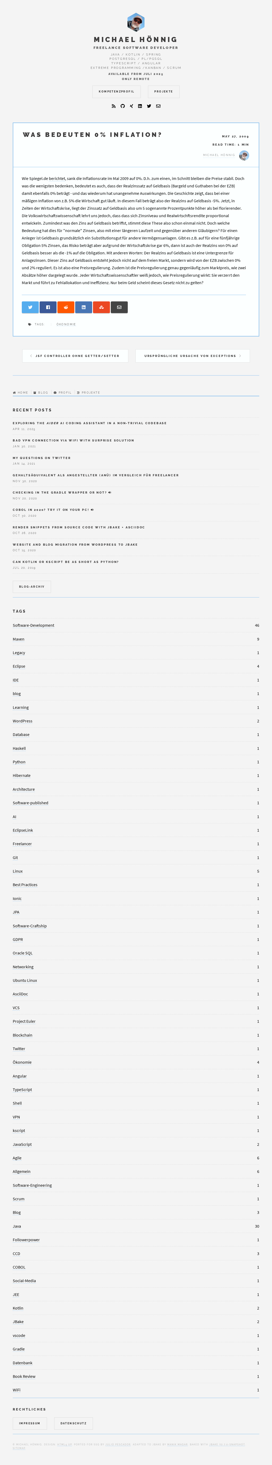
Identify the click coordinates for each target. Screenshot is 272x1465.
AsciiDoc (20, 993)
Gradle (19, 1349)
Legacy (19, 652)
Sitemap (19, 1448)
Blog (43, 392)
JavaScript (22, 1144)
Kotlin (18, 1308)
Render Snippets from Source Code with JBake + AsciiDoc (79, 527)
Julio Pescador (118, 1444)
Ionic (17, 898)
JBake (18, 1321)
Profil (65, 392)
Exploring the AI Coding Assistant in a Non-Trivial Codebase (90, 423)
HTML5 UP (64, 1444)
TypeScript (22, 1089)
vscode (19, 1335)
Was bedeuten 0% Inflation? (93, 134)
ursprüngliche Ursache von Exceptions (190, 356)
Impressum (30, 1423)
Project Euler (24, 1021)
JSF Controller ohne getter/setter (77, 356)
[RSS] (114, 106)
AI (14, 816)
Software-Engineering (32, 1185)
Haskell (19, 748)
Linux (18, 871)
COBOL (19, 1267)
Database (21, 734)
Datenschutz (74, 1423)
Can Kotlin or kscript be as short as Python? (66, 562)
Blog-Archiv (32, 586)
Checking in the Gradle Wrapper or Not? (60, 492)
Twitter (19, 1048)
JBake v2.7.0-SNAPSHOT (227, 1444)
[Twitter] (149, 106)
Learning (21, 707)
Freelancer (22, 843)
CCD (16, 1253)
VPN (16, 1116)
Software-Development (33, 625)
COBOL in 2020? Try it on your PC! (51, 510)
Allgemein (22, 1171)
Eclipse (19, 666)
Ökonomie (66, 324)
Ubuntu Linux (25, 980)
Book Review (24, 1376)
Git (15, 857)
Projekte (163, 91)
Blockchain (22, 1035)
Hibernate (22, 775)
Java (17, 1226)
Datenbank (22, 1362)
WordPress (22, 720)
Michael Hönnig (136, 40)
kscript (19, 1130)
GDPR (18, 939)
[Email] (158, 106)
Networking (23, 966)
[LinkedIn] (140, 106)
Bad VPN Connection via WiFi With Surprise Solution (73, 440)
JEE (16, 1294)
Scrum (18, 1198)
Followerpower (26, 1239)
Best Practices (25, 884)
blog (17, 693)
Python (19, 761)
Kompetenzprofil (116, 91)
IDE (16, 680)
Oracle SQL (23, 952)
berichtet (57, 178)
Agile (17, 1157)
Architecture (24, 789)
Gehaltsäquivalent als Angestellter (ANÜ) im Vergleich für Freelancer (96, 475)
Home (23, 392)
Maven (18, 639)
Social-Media (24, 1280)
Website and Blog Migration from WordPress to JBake (75, 544)
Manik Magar (177, 1444)
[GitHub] (123, 106)
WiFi (16, 1389)
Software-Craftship (30, 925)
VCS (16, 1007)
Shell (17, 1103)
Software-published (30, 802)
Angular (20, 1076)
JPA (16, 912)
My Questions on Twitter (42, 458)
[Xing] (131, 106)
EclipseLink (23, 830)
